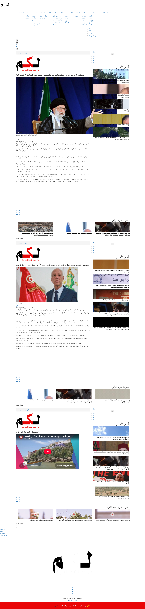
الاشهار (2, 531)
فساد (90, 18)
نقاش (60, 18)
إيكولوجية (91, 20)
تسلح (90, 26)
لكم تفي (27, 410)
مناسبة (84, 18)
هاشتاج (55, 24)
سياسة (29, 12)
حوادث (34, 18)
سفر (83, 20)
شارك (19, 212)
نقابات (34, 26)
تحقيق (66, 16)
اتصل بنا (2, 533)
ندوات (60, 20)
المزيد (92, 12)
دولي (26, 53)
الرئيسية (21, 12)
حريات (78, 12)
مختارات (84, 16)
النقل (33, 20)
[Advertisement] (53, 195)
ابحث (112, 54)
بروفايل (67, 22)
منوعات (85, 12)
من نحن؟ (2, 529)
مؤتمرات (42, 18)
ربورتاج (67, 18)
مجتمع (35, 12)
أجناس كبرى (69, 12)
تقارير (27, 16)
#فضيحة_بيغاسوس (94, 36)
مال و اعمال (43, 16)
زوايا (90, 30)
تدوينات (55, 22)
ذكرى (90, 28)
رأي (56, 12)
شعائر (83, 22)
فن (60, 16)
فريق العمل (104, 12)
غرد (19, 210)
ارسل (19, 214)
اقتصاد (43, 12)
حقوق (76, 16)
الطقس (91, 22)
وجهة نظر (56, 20)
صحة (33, 22)
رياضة (50, 12)
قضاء (33, 16)
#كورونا (91, 24)
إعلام (90, 16)
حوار (66, 20)
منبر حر (55, 18)
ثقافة (61, 12)
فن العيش (84, 24)
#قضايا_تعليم (36, 24)
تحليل (27, 18)
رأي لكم (55, 16)
